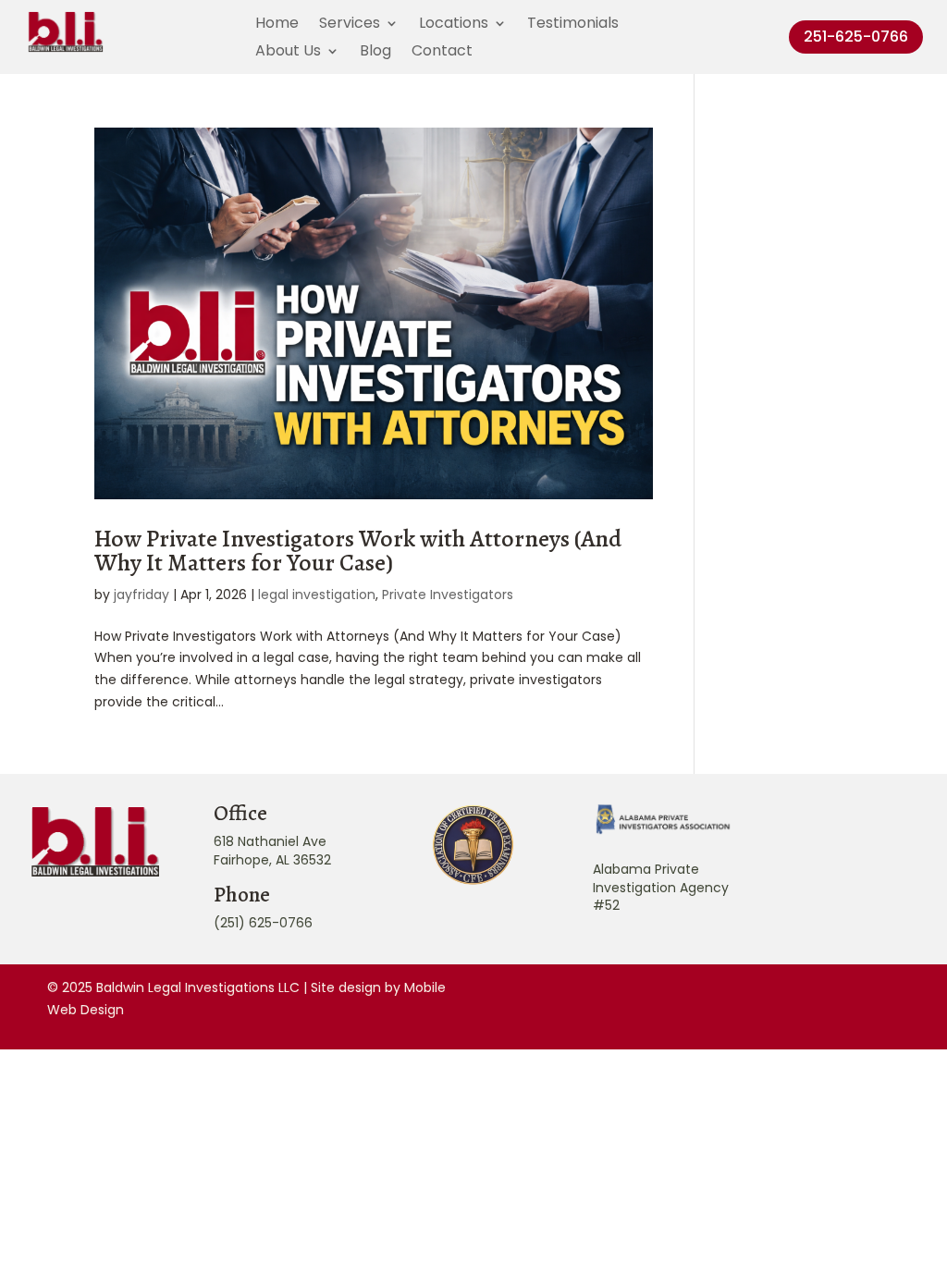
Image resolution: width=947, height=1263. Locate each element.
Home (277, 25)
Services (349, 25)
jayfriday (141, 594)
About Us (288, 52)
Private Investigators (447, 594)
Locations (453, 25)
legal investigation (316, 594)
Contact (442, 52)
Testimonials (573, 25)
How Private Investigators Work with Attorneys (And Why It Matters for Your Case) (357, 550)
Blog (375, 52)
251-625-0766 (856, 36)
